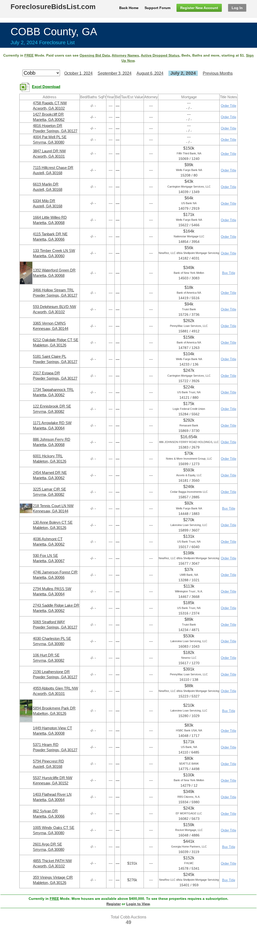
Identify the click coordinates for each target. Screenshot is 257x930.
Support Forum (157, 8)
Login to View (138, 904)
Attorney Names (125, 55)
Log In (237, 8)
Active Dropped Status (160, 55)
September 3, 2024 (115, 73)
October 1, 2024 (78, 73)
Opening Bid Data (95, 55)
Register (113, 904)
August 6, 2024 (150, 73)
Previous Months (218, 73)
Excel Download (46, 87)
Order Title (228, 106)
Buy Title (228, 273)
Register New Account (199, 8)
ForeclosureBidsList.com (53, 7)
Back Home (129, 8)
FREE (29, 55)
